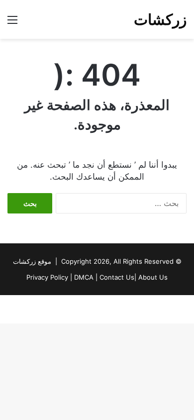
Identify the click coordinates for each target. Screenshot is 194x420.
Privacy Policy (47, 277)
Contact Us (116, 277)
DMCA (84, 277)
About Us (153, 277)
